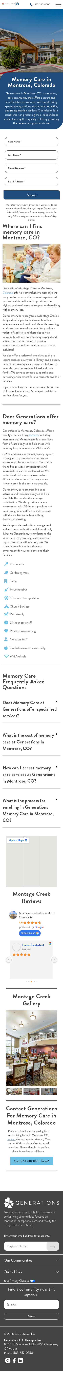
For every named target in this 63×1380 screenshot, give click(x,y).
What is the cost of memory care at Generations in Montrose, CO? (28, 742)
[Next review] (54, 960)
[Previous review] (9, 960)
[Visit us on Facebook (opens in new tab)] (14, 1361)
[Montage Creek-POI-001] (31, 1048)
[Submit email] (53, 1246)
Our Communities (18, 1260)
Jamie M (27, 945)
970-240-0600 (42, 4)
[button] (31, 709)
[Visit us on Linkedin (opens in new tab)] (20, 1361)
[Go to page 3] (31, 981)
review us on (28, 933)
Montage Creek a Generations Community (37, 915)
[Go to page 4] (34, 981)
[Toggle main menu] (58, 5)
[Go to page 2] (28, 981)
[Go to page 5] (36, 981)
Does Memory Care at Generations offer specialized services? (30, 709)
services (33, 435)
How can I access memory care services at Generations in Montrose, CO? (29, 774)
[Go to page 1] (26, 981)
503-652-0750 (23, 1353)
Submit (32, 195)
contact (11, 1139)
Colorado (8, 292)
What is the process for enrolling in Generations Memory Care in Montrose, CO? (28, 810)
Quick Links (13, 1272)
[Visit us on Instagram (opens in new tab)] (7, 1361)
